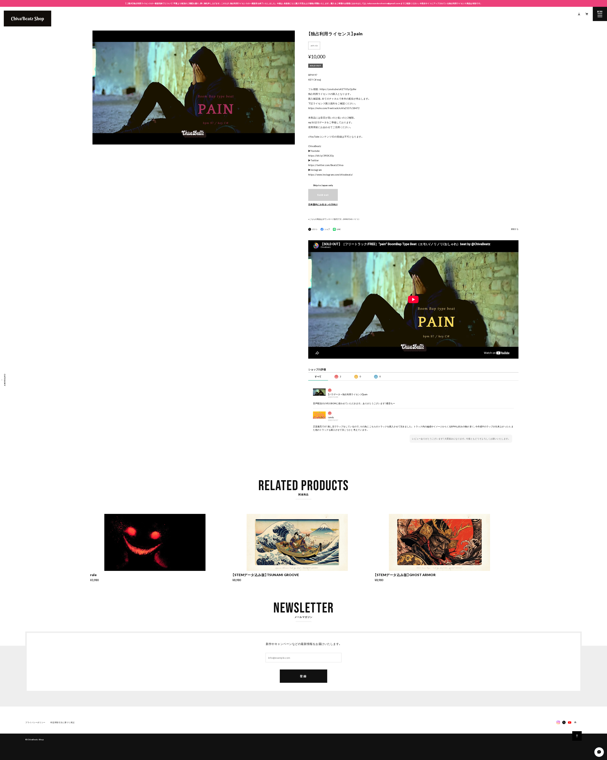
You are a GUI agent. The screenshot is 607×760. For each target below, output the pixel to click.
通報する (514, 229)
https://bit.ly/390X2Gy (321, 155)
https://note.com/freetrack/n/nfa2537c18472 (334, 108)
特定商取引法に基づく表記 (62, 722)
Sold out (323, 194)
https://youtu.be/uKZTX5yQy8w (338, 89)
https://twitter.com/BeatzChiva (325, 165)
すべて (318, 376)
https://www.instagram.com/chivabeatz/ (330, 174)
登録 (303, 676)
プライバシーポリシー (35, 722)
